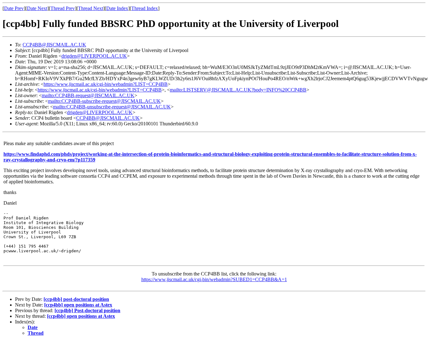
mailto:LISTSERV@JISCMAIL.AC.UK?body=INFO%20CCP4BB (238, 89)
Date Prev (14, 8)
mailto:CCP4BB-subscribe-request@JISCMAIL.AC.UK (104, 101)
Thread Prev (62, 8)
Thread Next (90, 8)
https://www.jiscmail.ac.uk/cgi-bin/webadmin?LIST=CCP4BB (106, 84)
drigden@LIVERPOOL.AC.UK (94, 56)
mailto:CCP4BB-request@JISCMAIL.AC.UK (88, 95)
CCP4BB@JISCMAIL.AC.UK (54, 44)
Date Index (117, 8)
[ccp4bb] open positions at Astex (78, 304)
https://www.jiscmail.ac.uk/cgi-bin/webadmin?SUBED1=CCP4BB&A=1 (214, 279)
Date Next (37, 8)
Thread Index (144, 8)
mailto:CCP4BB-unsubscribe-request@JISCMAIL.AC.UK (112, 106)
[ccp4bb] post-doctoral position (76, 299)
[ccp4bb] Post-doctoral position (87, 310)
